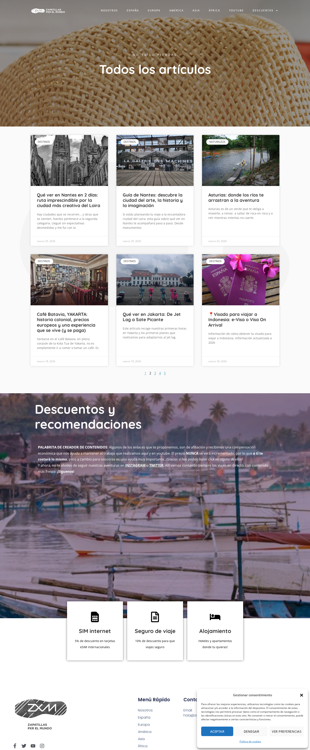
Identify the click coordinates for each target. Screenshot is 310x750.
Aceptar (217, 731)
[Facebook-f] (14, 745)
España (133, 10)
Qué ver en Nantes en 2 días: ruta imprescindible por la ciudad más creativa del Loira (68, 200)
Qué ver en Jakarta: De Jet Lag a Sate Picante (152, 316)
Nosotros (109, 10)
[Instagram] (42, 745)
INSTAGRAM (135, 465)
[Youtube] (33, 745)
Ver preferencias (286, 731)
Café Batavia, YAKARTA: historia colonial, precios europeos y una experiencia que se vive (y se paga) (66, 322)
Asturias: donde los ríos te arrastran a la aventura (236, 197)
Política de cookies (250, 741)
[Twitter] (24, 745)
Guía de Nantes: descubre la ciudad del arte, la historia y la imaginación (153, 200)
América (176, 10)
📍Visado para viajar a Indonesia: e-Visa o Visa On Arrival (237, 319)
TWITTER (156, 465)
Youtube (236, 10)
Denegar (251, 731)
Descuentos (263, 10)
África (214, 10)
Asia (196, 10)
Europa (154, 10)
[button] (301, 695)
